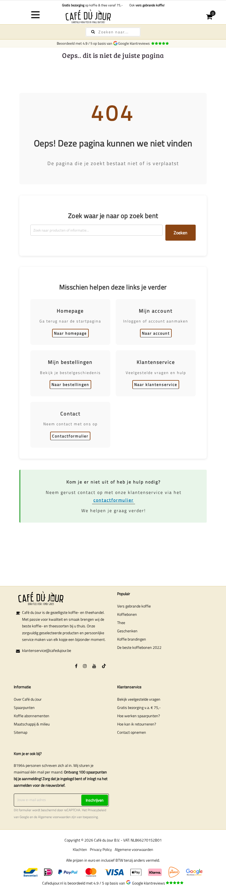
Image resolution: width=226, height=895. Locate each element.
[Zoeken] (93, 31)
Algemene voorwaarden (54, 817)
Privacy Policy (101, 849)
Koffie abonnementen (31, 716)
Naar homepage (70, 333)
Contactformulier (70, 436)
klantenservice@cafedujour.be (46, 650)
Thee (121, 622)
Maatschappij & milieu (32, 724)
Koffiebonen (127, 614)
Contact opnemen (131, 732)
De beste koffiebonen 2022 (139, 647)
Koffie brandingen (131, 639)
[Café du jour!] (113, 16)
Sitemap (20, 732)
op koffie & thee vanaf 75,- (92, 5)
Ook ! (146, 5)
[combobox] (113, 32)
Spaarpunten (24, 707)
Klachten (80, 849)
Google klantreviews (135, 43)
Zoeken (180, 232)
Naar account (156, 333)
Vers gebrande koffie (134, 606)
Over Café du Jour (28, 699)
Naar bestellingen (70, 384)
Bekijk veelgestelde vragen (138, 699)
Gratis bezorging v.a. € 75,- (139, 707)
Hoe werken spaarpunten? (138, 716)
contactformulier (113, 500)
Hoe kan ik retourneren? (136, 724)
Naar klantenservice (155, 384)
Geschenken (127, 631)
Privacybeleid (97, 810)
